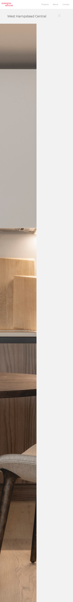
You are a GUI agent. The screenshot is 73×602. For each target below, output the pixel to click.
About (55, 4)
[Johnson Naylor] (7, 4)
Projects (45, 4)
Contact (65, 4)
